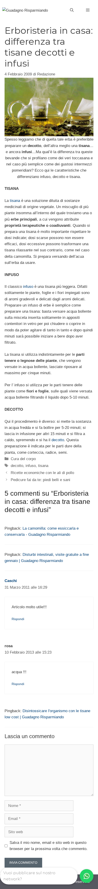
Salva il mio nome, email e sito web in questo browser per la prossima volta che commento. (49, 845)
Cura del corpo (23, 459)
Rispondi (18, 619)
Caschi (11, 581)
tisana (15, 200)
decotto (58, 440)
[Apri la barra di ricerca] (72, 10)
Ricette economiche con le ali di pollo (42, 473)
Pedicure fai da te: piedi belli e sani (40, 480)
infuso (28, 286)
